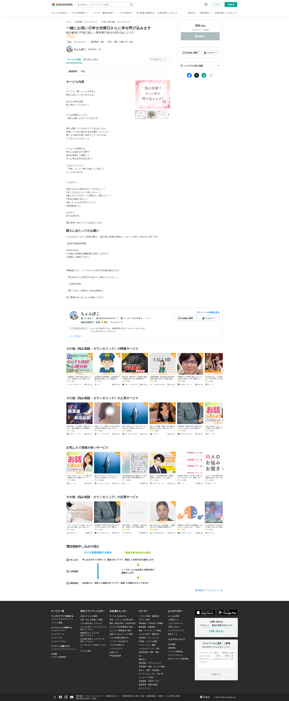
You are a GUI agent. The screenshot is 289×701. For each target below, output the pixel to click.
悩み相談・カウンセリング (86, 21)
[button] (200, 65)
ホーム (69, 21)
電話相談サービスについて (208, 590)
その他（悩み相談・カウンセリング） (116, 21)
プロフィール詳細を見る (208, 312)
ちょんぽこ (90, 313)
